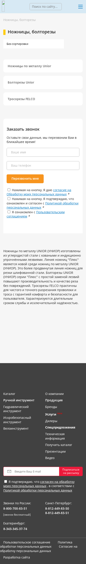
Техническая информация (55, 436)
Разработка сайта (16, 557)
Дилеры (51, 421)
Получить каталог (58, 445)
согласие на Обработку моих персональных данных (39, 192)
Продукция (54, 400)
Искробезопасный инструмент (17, 419)
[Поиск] (65, 6)
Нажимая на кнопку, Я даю (39, 192)
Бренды (51, 407)
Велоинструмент (16, 428)
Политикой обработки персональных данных (37, 490)
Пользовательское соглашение (26, 542)
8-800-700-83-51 (15, 508)
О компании (54, 394)
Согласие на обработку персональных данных (38, 548)
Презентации (55, 451)
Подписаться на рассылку (70, 471)
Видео (49, 458)
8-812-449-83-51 (57, 513)
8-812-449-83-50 (57, 508)
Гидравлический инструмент (16, 409)
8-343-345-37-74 (15, 529)
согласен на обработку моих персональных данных (39, 484)
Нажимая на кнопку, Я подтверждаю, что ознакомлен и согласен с (43, 203)
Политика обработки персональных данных (36, 544)
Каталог (9, 394)
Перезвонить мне (25, 178)
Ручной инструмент (18, 400)
